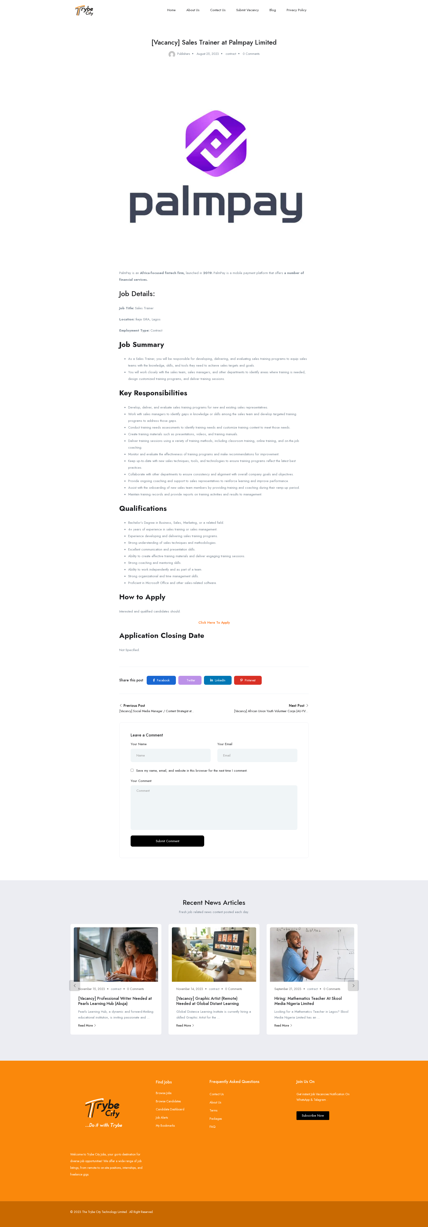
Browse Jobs (163, 1093)
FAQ (213, 1126)
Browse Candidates (168, 1101)
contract (231, 54)
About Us (193, 10)
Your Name (139, 744)
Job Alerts (162, 1117)
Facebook (163, 680)
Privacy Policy (297, 10)
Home (171, 10)
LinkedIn (219, 680)
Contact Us (218, 10)
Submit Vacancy (247, 10)
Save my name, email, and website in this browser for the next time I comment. (191, 770)
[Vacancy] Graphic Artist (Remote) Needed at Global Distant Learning (207, 1001)
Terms (213, 1110)
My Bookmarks (165, 1125)
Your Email (224, 744)
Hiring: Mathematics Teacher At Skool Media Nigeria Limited (308, 1001)
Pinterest (249, 680)
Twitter (190, 680)
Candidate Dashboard (170, 1109)
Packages (216, 1118)
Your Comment (141, 780)
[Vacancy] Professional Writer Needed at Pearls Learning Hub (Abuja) (115, 1001)
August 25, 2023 (208, 54)
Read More (85, 1025)
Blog (273, 10)
